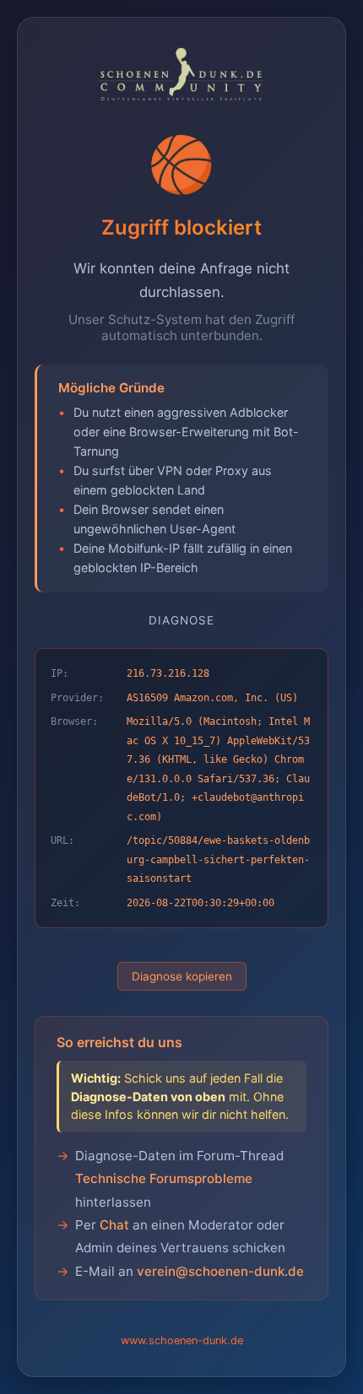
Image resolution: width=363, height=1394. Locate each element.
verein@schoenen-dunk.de (220, 1271)
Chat (114, 1225)
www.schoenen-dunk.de (182, 1340)
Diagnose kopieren (182, 976)
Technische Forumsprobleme (163, 1178)
